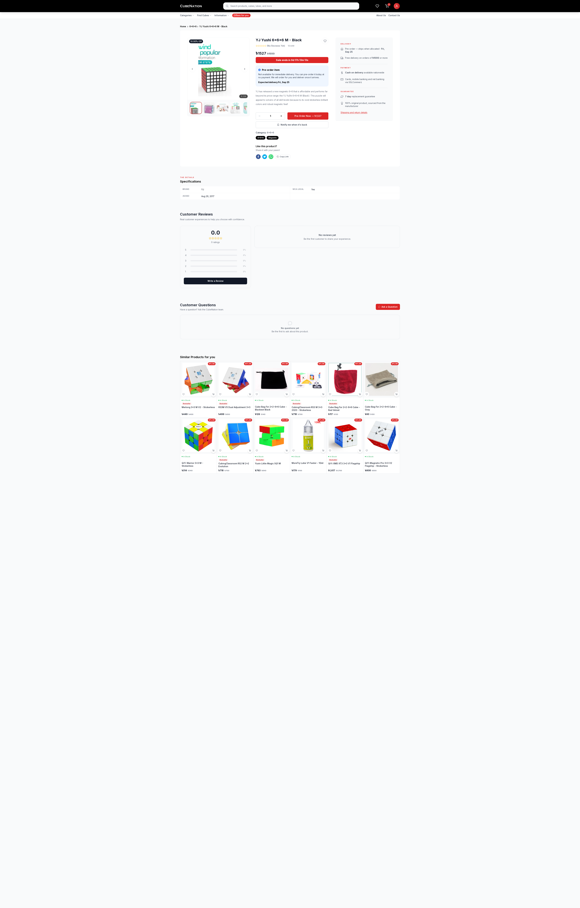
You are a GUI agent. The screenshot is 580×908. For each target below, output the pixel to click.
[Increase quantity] (281, 116)
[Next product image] (245, 69)
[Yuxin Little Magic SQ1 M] (271, 445)
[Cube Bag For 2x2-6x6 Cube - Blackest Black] (271, 389)
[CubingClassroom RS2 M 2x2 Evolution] (235, 445)
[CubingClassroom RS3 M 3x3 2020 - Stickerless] (308, 389)
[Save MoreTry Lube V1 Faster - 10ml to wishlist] (293, 450)
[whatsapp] (271, 156)
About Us (381, 15)
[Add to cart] (213, 394)
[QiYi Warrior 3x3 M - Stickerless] (198, 445)
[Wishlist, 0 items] (377, 6)
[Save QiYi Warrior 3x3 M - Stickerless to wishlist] (183, 450)
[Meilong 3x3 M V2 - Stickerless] (198, 389)
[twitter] (264, 156)
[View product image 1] (196, 108)
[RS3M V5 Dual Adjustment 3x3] (235, 389)
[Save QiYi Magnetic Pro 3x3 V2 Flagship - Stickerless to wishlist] (366, 450)
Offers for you (241, 15)
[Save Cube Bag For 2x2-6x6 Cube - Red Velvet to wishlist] (330, 394)
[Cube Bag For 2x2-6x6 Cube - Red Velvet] (345, 389)
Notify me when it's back (294, 124)
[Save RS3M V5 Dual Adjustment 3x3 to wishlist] (220, 394)
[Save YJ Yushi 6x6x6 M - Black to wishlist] (325, 41)
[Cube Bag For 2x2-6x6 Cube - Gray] (381, 389)
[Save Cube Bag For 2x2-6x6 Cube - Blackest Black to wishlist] (256, 394)
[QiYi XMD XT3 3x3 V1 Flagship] (345, 445)
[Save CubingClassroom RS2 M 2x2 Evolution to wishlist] (220, 450)
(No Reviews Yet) (276, 45)
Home (183, 26)
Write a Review (216, 281)
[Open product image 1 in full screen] (218, 69)
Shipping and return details (354, 112)
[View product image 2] (209, 108)
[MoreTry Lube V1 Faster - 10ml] (308, 445)
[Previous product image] (192, 69)
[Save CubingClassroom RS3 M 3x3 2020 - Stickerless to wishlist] (293, 394)
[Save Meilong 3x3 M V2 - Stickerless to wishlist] (183, 394)
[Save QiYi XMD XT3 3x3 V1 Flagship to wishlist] (330, 450)
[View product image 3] (222, 108)
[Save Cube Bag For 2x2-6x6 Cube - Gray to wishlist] (366, 394)
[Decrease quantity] (259, 116)
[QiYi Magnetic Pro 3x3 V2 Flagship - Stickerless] (381, 445)
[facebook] (258, 156)
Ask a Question (390, 306)
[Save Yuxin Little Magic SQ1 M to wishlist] (256, 450)
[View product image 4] (236, 108)
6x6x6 (193, 26)
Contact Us (394, 15)
